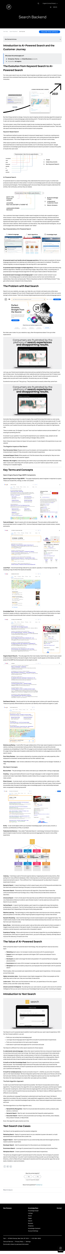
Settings (28, 1241)
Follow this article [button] (49, 32)
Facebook (4, 1166)
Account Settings (33, 1231)
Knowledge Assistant (34, 1228)
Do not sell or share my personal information (16, 1244)
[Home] (8, 9)
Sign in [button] (55, 7)
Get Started (22, 31)
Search (30, 1221)
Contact (59, 1208)
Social (30, 1216)
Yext (4, 1238)
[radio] (28, 1176)
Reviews (30, 1223)
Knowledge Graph (33, 1211)
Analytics (31, 1226)
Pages (30, 1218)
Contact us (39, 1185)
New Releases (7, 1208)
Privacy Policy (19, 1241)
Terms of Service (8, 1241)
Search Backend (13, 31)
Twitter (7, 1166)
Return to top (7, 1190)
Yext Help (5, 31)
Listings (30, 1213)
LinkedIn (10, 1166)
